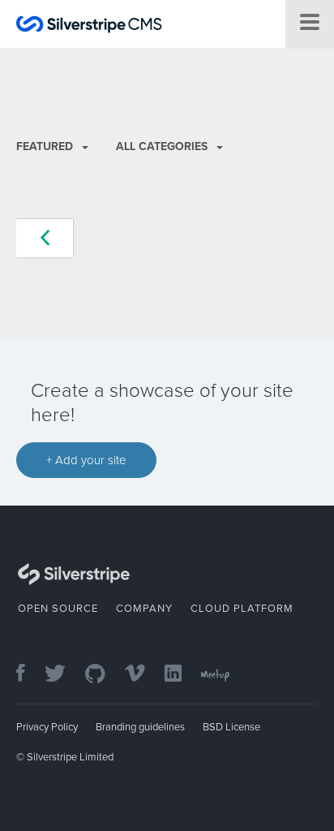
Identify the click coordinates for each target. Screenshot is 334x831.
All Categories (163, 146)
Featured (46, 146)
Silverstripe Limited (70, 757)
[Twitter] (63, 674)
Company (144, 608)
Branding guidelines (140, 727)
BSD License (231, 727)
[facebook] (28, 674)
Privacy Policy (47, 727)
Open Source (58, 608)
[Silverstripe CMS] (89, 26)
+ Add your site (86, 460)
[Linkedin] (181, 674)
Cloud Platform (242, 608)
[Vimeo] (143, 674)
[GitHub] (103, 674)
